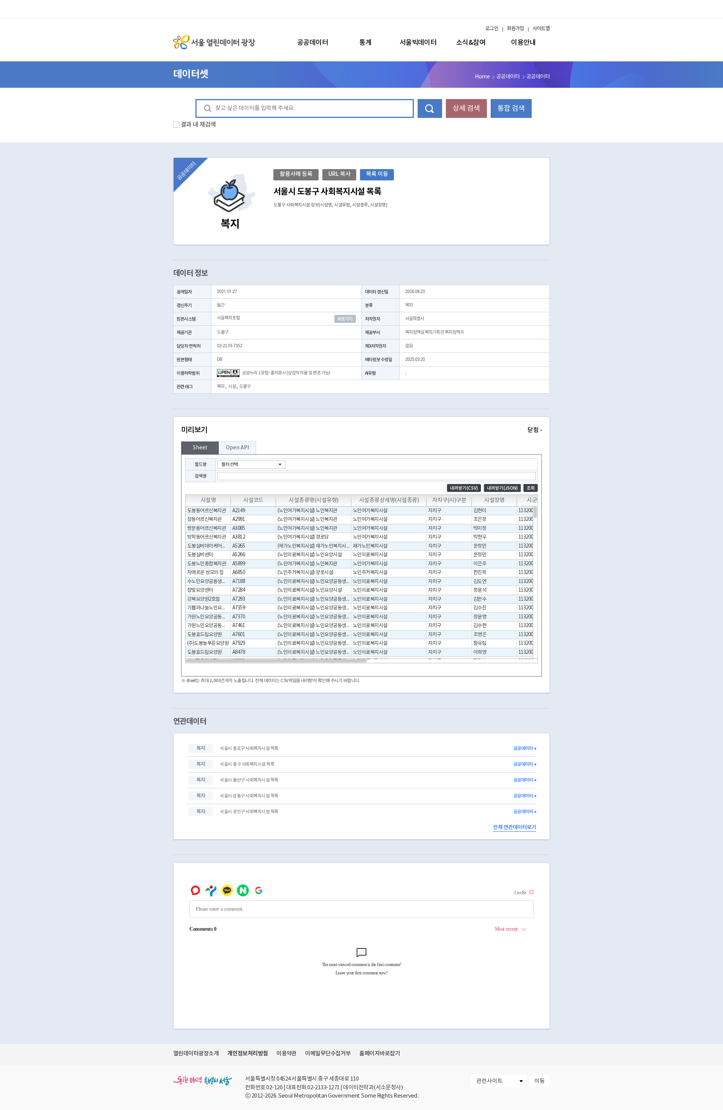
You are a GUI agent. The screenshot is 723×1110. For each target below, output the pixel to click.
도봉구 (244, 386)
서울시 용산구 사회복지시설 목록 (249, 780)
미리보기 (361, 430)
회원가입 (515, 29)
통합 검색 (511, 108)
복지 (220, 386)
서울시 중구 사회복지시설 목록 (247, 764)
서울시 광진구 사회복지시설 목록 (249, 811)
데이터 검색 (430, 108)
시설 (232, 386)
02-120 (274, 1087)
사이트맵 (541, 29)
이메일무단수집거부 (328, 1053)
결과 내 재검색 (198, 125)
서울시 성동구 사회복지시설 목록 (249, 796)
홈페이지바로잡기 (379, 1053)
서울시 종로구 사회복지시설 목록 (249, 748)
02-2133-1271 (323, 1087)
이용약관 (286, 1053)
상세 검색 (466, 108)
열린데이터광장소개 (196, 1053)
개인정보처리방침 (247, 1053)
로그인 (491, 29)
